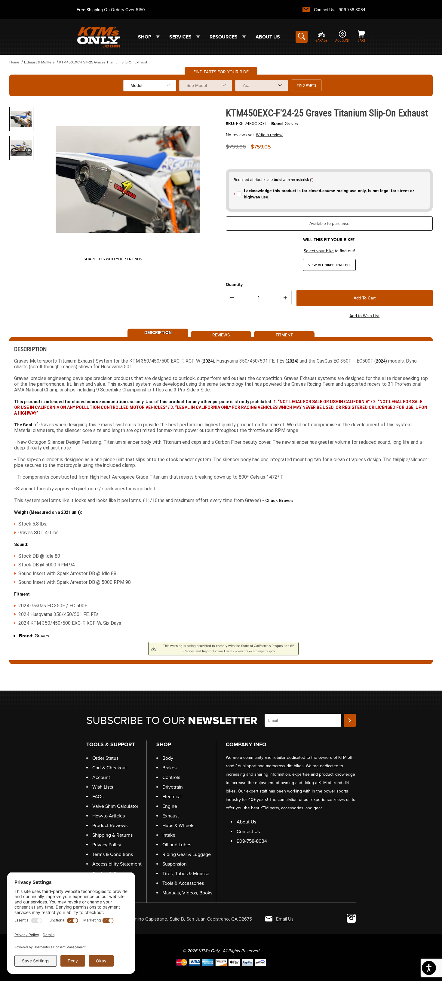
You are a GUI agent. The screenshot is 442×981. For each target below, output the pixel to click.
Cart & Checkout (109, 767)
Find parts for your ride (221, 72)
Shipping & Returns (112, 835)
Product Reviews (109, 825)
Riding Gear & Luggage (186, 854)
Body (167, 758)
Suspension (174, 863)
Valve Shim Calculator (115, 806)
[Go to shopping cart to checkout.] (221, 962)
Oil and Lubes (176, 844)
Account (101, 777)
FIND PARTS (306, 85)
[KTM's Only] (98, 36)
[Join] (350, 720)
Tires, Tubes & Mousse (185, 873)
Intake (168, 835)
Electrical (172, 796)
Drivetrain (172, 786)
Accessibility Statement (117, 863)
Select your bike (319, 251)
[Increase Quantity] (285, 297)
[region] (21, 177)
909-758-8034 (352, 10)
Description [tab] (158, 332)
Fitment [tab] (284, 334)
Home (14, 62)
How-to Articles (108, 815)
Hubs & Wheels (178, 825)
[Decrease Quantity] (232, 297)
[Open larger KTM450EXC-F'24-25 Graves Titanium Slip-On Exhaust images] (127, 179)
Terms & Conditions (112, 854)
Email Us (284, 918)
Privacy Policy (106, 844)
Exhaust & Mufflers (39, 62)
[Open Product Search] (302, 37)
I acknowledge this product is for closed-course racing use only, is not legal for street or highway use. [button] (329, 194)
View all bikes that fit (329, 265)
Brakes (169, 767)
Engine (169, 806)
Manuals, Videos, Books (187, 892)
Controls (171, 777)
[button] (21, 119)
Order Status (105, 758)
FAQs (97, 796)
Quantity (234, 284)
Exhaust (170, 815)
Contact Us (324, 10)
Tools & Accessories (183, 883)
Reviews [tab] (221, 334)
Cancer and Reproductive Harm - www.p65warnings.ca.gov (229, 651)
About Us (246, 821)
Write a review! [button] (269, 135)
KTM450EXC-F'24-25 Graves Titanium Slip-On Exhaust (103, 62)
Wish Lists (102, 786)
